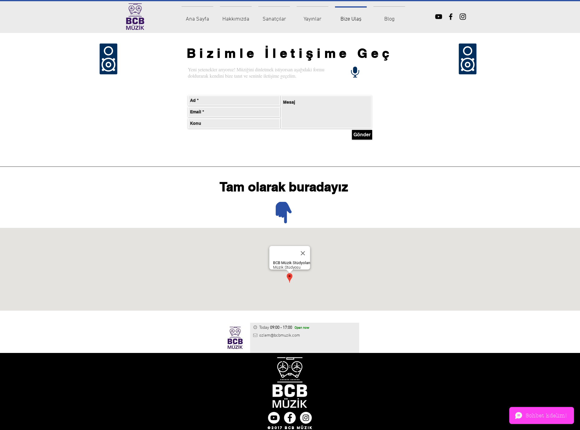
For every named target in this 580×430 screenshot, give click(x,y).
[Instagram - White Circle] (306, 418)
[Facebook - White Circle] (290, 418)
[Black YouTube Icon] (438, 16)
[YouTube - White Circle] (274, 418)
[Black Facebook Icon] (450, 16)
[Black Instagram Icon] (463, 16)
